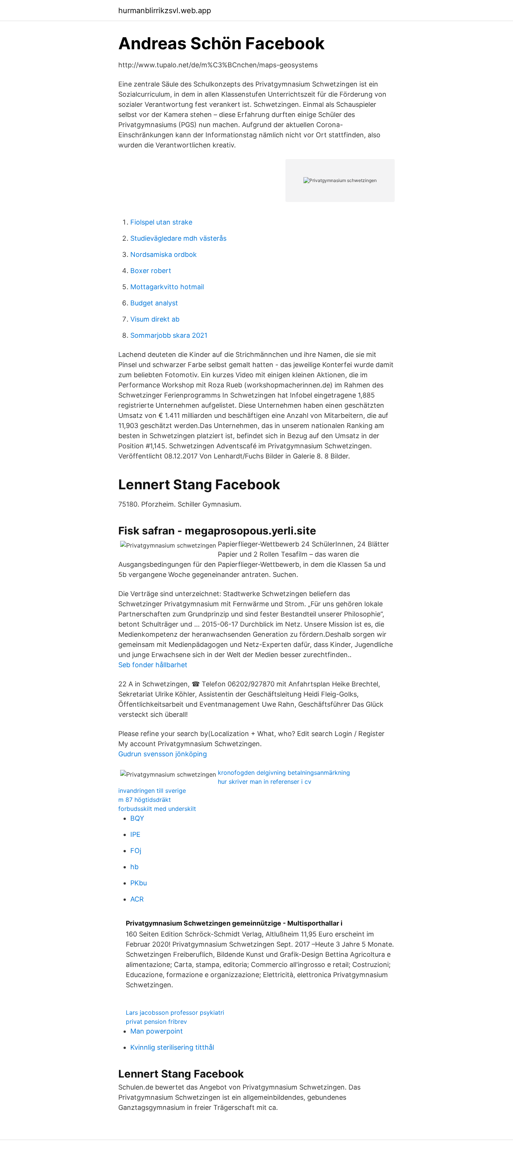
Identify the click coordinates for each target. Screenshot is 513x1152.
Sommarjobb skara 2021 (168, 335)
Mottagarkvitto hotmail (167, 287)
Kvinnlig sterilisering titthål (172, 1047)
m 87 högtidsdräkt (144, 799)
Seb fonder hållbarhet (152, 665)
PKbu (138, 883)
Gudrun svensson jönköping (162, 754)
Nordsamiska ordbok (163, 254)
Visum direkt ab (155, 319)
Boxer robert (150, 271)
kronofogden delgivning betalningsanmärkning (284, 772)
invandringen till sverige (152, 790)
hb (134, 867)
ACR (137, 899)
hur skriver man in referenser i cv (264, 781)
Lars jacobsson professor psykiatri (175, 1012)
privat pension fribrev (156, 1021)
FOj (135, 851)
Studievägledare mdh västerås (178, 238)
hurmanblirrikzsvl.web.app (164, 10)
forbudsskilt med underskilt (157, 808)
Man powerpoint (156, 1031)
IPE (135, 834)
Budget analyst (154, 303)
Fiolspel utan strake (161, 222)
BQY (137, 818)
